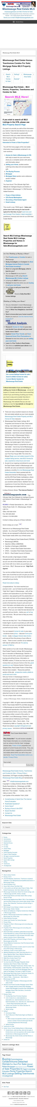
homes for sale (19, 631)
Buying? (16, 79)
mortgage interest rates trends (21, 636)
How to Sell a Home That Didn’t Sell (13, 886)
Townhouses (13, 257)
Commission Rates (11, 1013)
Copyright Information (13, 1098)
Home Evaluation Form (10, 884)
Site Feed (6, 1086)
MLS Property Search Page (14, 124)
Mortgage (9, 174)
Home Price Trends (17, 334)
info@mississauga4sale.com (20, 1104)
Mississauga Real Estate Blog (12, 778)
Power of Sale (16, 745)
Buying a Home (8, 994)
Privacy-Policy (13, 757)
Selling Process (10, 1024)
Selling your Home (12, 164)
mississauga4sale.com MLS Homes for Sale (18, 12)
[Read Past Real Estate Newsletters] (7, 733)
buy (32, 612)
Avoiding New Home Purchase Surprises (16, 996)
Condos (22, 257)
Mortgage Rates (11, 176)
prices (16, 633)
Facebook (9, 1093)
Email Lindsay (10, 202)
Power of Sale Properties (10, 854)
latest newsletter (26, 214)
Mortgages (6, 850)
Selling (5, 862)
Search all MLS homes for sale (16, 377)
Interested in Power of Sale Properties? (16, 142)
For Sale (6, 847)
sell (27, 612)
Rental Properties (8, 858)
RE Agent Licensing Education (11, 856)
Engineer (9, 181)
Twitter (13, 1093)
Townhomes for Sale (9, 1026)
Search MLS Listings (9, 860)
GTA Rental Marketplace (14, 197)
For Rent (6, 845)
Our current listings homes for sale (18, 374)
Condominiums (7, 841)
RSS (24, 1093)
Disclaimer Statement (23, 1098)
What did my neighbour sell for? (12, 960)
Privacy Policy (7, 922)
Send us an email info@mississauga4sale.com (18, 17)
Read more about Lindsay (11, 583)
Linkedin (16, 1093)
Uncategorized (7, 865)
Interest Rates (7, 848)
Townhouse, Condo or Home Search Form (14, 950)
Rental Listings (9, 1009)
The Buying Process (13, 171)
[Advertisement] (18, 36)
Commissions (7, 839)
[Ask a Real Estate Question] (20, 525)
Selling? (16, 74)
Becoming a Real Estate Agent (16, 200)
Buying (5, 837)
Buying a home (7, 877)
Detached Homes (8, 843)
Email (28, 1093)
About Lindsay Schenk (9, 875)
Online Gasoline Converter (10, 852)
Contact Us (6, 1039)
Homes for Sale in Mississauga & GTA (18, 155)
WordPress (20, 1093)
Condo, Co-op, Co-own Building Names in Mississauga (18, 1028)
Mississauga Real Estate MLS (18, 9)
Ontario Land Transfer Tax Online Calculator (15, 920)
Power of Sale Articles (13, 195)
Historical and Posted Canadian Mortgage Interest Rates (18, 984)
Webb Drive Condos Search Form (12, 958)
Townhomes (7, 864)
